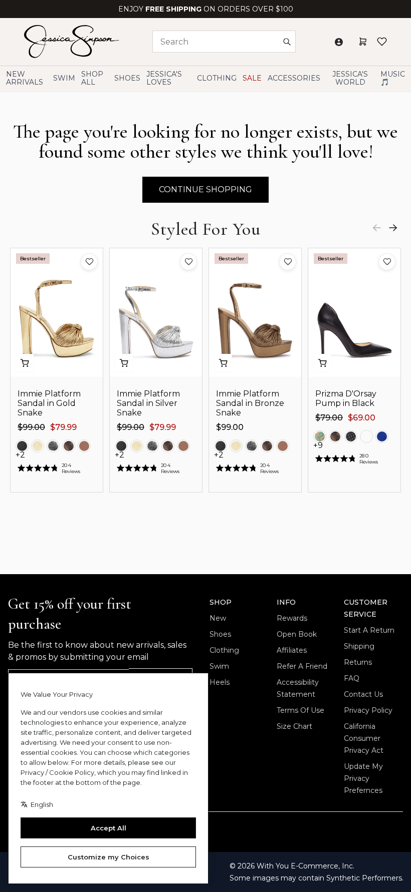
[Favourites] (382, 42)
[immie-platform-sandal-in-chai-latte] (84, 446)
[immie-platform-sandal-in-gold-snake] (38, 446)
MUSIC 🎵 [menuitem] (392, 78)
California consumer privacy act (363, 738)
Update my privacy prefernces (363, 778)
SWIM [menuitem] (64, 78)
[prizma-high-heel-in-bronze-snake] (335, 436)
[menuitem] (350, 78)
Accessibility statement (298, 688)
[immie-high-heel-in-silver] (53, 446)
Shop (221, 602)
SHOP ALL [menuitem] (92, 78)
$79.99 (63, 427)
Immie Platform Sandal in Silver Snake (148, 403)
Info (286, 602)
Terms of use (300, 710)
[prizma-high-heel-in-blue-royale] (382, 436)
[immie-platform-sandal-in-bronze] (69, 446)
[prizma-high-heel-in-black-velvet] (366, 436)
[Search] (287, 42)
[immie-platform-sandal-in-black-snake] (22, 446)
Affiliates (292, 650)
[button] (89, 262)
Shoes (220, 634)
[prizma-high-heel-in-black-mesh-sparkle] (351, 436)
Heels (220, 682)
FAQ (351, 678)
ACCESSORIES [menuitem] (294, 78)
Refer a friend (302, 666)
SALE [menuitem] (252, 78)
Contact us (363, 694)
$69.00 (361, 417)
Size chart (294, 726)
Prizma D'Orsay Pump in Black (345, 398)
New (218, 618)
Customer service (365, 608)
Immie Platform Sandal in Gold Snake (49, 403)
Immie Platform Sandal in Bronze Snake (250, 403)
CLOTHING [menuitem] (217, 78)
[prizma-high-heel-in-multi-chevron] (320, 436)
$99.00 (31, 427)
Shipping (359, 646)
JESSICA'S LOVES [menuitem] (164, 78)
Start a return (369, 630)
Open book (297, 634)
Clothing (224, 650)
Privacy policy (368, 710)
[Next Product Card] (393, 228)
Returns (358, 662)
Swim (219, 666)
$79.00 (329, 417)
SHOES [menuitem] (127, 78)
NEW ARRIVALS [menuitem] (24, 78)
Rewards (292, 618)
